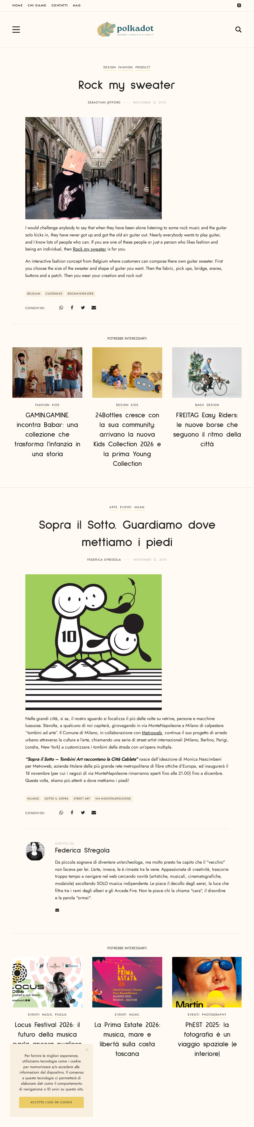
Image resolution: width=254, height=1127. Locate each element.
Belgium (33, 294)
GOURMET (128, 1097)
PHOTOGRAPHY (214, 1014)
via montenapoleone (113, 799)
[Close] (87, 1050)
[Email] (94, 307)
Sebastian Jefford (104, 102)
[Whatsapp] (61, 307)
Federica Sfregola (104, 559)
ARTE (113, 507)
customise (54, 294)
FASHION (125, 67)
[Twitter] (83, 307)
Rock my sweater (89, 249)
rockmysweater (81, 294)
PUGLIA (61, 1014)
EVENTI (126, 507)
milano (33, 799)
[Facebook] (72, 307)
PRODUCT (143, 67)
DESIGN (109, 67)
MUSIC (47, 1014)
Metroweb (152, 732)
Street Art (82, 799)
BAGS (199, 405)
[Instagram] (239, 5)
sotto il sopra (56, 799)
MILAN (139, 507)
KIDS (56, 405)
